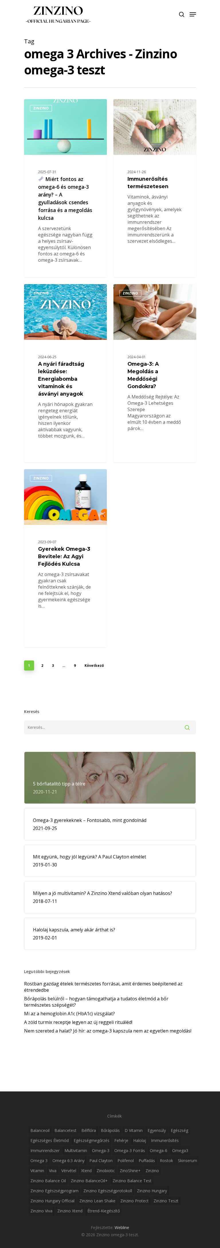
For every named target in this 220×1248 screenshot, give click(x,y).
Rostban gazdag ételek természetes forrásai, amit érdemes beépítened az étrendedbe (103, 987)
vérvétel (68, 1170)
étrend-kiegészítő (103, 1211)
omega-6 (158, 1150)
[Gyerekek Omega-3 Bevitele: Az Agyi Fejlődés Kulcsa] (65, 558)
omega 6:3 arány (68, 1160)
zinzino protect (134, 1200)
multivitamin (75, 1150)
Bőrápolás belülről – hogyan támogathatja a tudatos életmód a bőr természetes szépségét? (96, 1001)
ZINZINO (41, 108)
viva (52, 1170)
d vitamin (134, 1130)
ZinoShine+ (130, 1170)
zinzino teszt (166, 1200)
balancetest (65, 1130)
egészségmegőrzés (91, 1140)
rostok (166, 1160)
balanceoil (40, 1130)
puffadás (147, 1160)
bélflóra (88, 1130)
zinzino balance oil (48, 1180)
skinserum (187, 1160)
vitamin (37, 1170)
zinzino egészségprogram (54, 1190)
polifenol (125, 1160)
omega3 (180, 1150)
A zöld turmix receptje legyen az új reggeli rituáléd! (78, 1022)
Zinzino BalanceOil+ (89, 1180)
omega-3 (100, 1150)
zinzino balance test (132, 1180)
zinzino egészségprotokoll (107, 1190)
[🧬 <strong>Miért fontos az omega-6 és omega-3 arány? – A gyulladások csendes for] (65, 188)
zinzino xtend (69, 1211)
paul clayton (101, 1160)
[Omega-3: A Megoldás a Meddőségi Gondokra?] (154, 373)
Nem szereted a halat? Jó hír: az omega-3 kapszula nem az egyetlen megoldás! (107, 1031)
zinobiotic (106, 1170)
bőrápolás (110, 1130)
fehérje (121, 1140)
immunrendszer (45, 1150)
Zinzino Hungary (152, 1190)
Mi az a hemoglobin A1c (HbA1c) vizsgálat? (69, 1013)
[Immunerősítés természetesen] (154, 188)
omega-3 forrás (129, 1150)
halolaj (139, 1140)
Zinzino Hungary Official (52, 1200)
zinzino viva (41, 1211)
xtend (86, 1170)
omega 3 (39, 1160)
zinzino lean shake (97, 1200)
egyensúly (157, 1130)
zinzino (152, 1170)
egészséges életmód (49, 1140)
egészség (179, 1130)
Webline (122, 1227)
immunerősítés (165, 1140)
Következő (94, 665)
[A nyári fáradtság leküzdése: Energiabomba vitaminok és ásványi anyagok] (65, 373)
